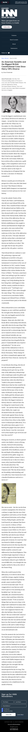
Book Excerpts (14, 39)
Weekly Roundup (8, 711)
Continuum (6, 709)
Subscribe (7, 27)
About (14, 44)
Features (14, 35)
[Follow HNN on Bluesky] (9, 53)
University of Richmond (21, 3)
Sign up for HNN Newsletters (14, 724)
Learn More (20, 714)
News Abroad (5, 58)
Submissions (14, 48)
